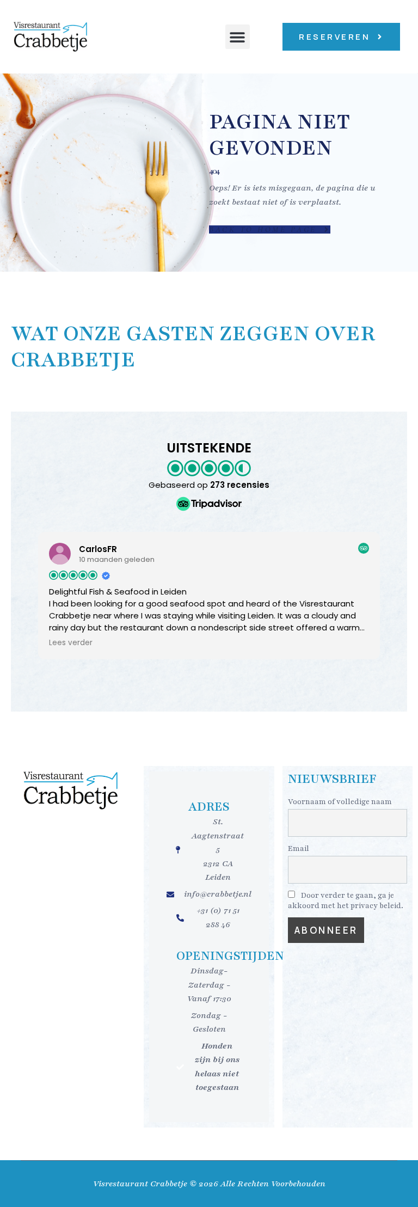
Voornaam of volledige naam (340, 802)
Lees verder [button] (71, 643)
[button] (237, 36)
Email (298, 848)
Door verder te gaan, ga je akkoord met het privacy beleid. (345, 900)
